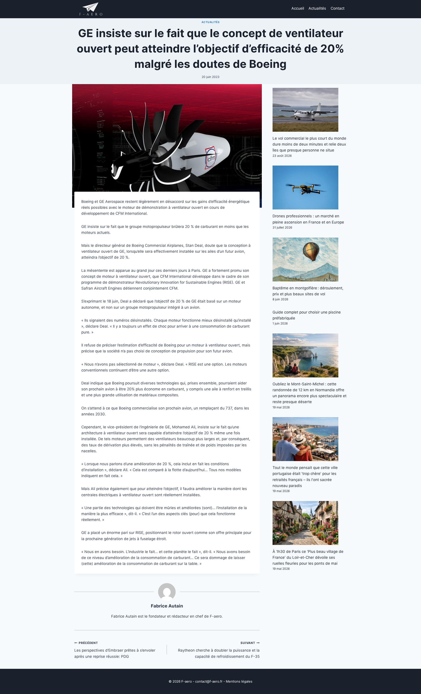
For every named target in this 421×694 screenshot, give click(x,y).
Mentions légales (239, 681)
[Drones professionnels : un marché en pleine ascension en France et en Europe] (310, 187)
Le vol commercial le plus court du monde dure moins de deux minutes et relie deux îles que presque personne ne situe (309, 144)
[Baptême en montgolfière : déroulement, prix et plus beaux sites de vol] (310, 259)
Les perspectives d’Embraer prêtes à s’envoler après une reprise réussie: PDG (114, 650)
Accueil (297, 8)
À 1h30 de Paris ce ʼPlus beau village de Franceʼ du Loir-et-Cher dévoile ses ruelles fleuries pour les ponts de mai (308, 557)
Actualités (317, 8)
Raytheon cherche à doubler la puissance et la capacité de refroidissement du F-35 (218, 650)
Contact (337, 8)
